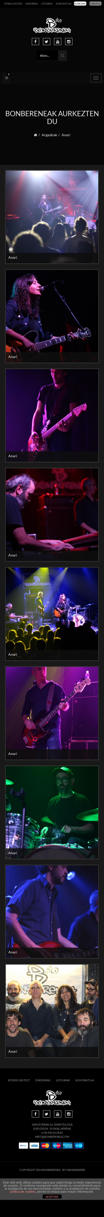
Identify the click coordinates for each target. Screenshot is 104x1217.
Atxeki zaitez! (13, 3)
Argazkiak (49, 135)
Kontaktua (63, 3)
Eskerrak (31, 3)
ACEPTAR (52, 1196)
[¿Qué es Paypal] (23, 1146)
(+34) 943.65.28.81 (52, 1132)
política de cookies (23, 1191)
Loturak (47, 3)
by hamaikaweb (73, 1169)
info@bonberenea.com (52, 1136)
